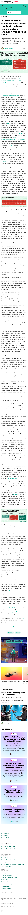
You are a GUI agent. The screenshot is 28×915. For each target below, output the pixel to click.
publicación (16, 494)
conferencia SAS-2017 (8, 608)
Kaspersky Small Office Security (8, 846)
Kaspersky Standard (5, 833)
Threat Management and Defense (9, 877)
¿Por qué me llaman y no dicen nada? (10, 681)
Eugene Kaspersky (9, 48)
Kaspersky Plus (4, 835)
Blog (17, 898)
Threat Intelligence (5, 886)
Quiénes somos (9, 898)
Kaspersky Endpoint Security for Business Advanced (12, 864)
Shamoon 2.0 (5, 161)
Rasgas (11, 145)
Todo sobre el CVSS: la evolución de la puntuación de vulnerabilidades (14, 765)
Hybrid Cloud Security (6, 881)
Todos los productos (6, 851)
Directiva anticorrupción (15, 894)
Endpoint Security (5, 879)
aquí (9, 590)
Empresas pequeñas (6, 843)
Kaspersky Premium (5, 837)
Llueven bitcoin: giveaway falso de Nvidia (14, 811)
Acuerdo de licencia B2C (6, 895)
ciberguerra (5, 16)
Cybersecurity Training (6, 884)
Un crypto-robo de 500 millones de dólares (14, 791)
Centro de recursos (22, 898)
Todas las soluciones (6, 840)
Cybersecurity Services (6, 875)
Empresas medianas (6, 854)
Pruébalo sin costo (14, 13)
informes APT (19, 581)
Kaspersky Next (4, 857)
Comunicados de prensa (6, 899)
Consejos (14, 733)
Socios (14, 898)
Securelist (3, 903)
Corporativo (4, 869)
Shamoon (20, 133)
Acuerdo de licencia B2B (16, 895)
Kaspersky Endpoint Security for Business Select (12, 862)
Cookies (22, 895)
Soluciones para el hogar (7, 830)
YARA (20, 299)
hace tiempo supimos (12, 612)
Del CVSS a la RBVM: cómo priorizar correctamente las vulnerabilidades (14, 739)
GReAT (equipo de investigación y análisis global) (11, 81)
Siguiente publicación (8, 689)
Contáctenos (3, 898)
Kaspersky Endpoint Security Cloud (9, 848)
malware (18, 632)
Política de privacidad (6, 894)
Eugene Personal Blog (9, 903)
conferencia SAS (12, 478)
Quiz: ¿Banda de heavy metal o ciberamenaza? (13, 694)
